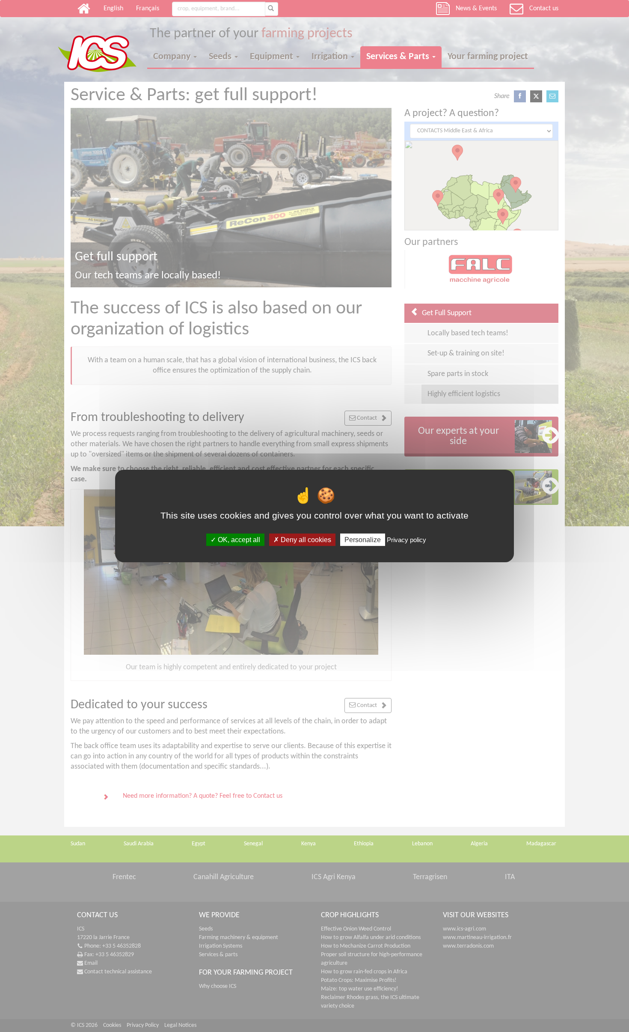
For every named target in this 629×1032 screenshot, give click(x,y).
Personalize (362, 539)
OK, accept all (238, 539)
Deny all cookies (305, 539)
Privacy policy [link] (406, 539)
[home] (102, 46)
